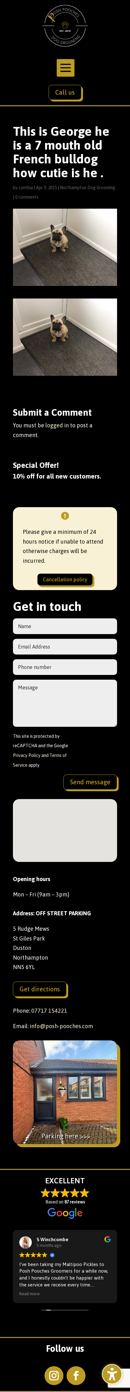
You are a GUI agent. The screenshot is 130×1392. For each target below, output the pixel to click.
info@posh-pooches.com (61, 1026)
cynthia (26, 187)
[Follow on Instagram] (53, 1375)
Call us (65, 92)
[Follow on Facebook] (76, 1375)
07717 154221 (49, 1010)
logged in (57, 425)
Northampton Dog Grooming (87, 187)
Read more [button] (29, 1293)
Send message (90, 782)
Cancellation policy (65, 579)
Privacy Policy (26, 755)
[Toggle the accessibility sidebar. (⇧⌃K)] (112, 1374)
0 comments (26, 197)
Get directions (40, 989)
